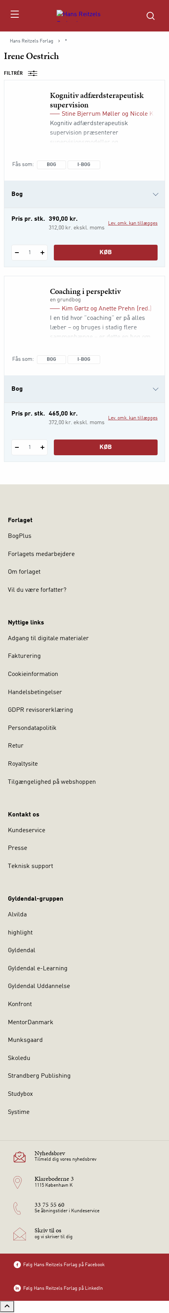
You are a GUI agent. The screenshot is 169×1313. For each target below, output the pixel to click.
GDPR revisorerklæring (40, 710)
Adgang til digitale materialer (48, 638)
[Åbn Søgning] (150, 15)
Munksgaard (25, 1040)
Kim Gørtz (75, 309)
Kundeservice (26, 830)
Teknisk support (30, 866)
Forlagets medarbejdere (41, 554)
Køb (105, 252)
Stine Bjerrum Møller (91, 114)
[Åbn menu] (14, 16)
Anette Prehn (117, 309)
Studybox (20, 1094)
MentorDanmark (30, 1022)
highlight (20, 933)
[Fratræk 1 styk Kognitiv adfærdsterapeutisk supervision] (17, 252)
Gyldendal (21, 950)
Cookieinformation (33, 674)
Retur (16, 746)
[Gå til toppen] (7, 1306)
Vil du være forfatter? (37, 590)
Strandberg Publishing (39, 1076)
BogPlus (19, 536)
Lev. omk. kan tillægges (133, 223)
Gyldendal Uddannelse (39, 986)
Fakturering (24, 656)
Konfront (20, 1004)
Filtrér (13, 73)
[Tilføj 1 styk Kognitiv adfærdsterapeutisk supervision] (42, 252)
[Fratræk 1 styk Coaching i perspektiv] (17, 447)
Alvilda (17, 915)
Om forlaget (24, 572)
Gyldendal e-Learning (38, 969)
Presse (17, 848)
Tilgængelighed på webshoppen (52, 782)
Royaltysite (23, 764)
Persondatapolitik (32, 728)
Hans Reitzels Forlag (31, 41)
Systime (18, 1112)
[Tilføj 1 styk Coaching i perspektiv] (42, 447)
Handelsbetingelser (35, 692)
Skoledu (19, 1058)
